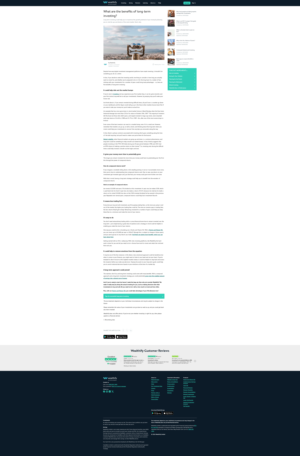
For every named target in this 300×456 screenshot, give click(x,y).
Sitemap (169, 393)
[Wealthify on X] (113, 392)
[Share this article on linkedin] (130, 330)
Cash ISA (185, 385)
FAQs (159, 3)
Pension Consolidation (189, 392)
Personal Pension (188, 388)
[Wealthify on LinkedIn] (110, 392)
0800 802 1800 (113, 384)
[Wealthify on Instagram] (107, 392)
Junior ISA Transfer (188, 400)
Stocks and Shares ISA (156, 230)
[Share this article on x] (127, 330)
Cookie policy (170, 386)
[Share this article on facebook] (123, 330)
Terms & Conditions (172, 382)
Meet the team (155, 380)
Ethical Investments (188, 394)
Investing (123, 3)
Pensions (137, 3)
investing (116, 94)
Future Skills (154, 399)
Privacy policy (171, 384)
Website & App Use (172, 380)
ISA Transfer (186, 406)
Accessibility (170, 388)
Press (152, 390)
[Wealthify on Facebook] (104, 392)
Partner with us (155, 393)
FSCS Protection (155, 395)
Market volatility (108, 139)
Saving (131, 3)
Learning (145, 3)
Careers (153, 388)
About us (152, 3)
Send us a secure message (119, 386)
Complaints (170, 390)
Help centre (154, 382)
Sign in (194, 3)
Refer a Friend (155, 397)
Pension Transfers (188, 390)
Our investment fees (156, 386)
